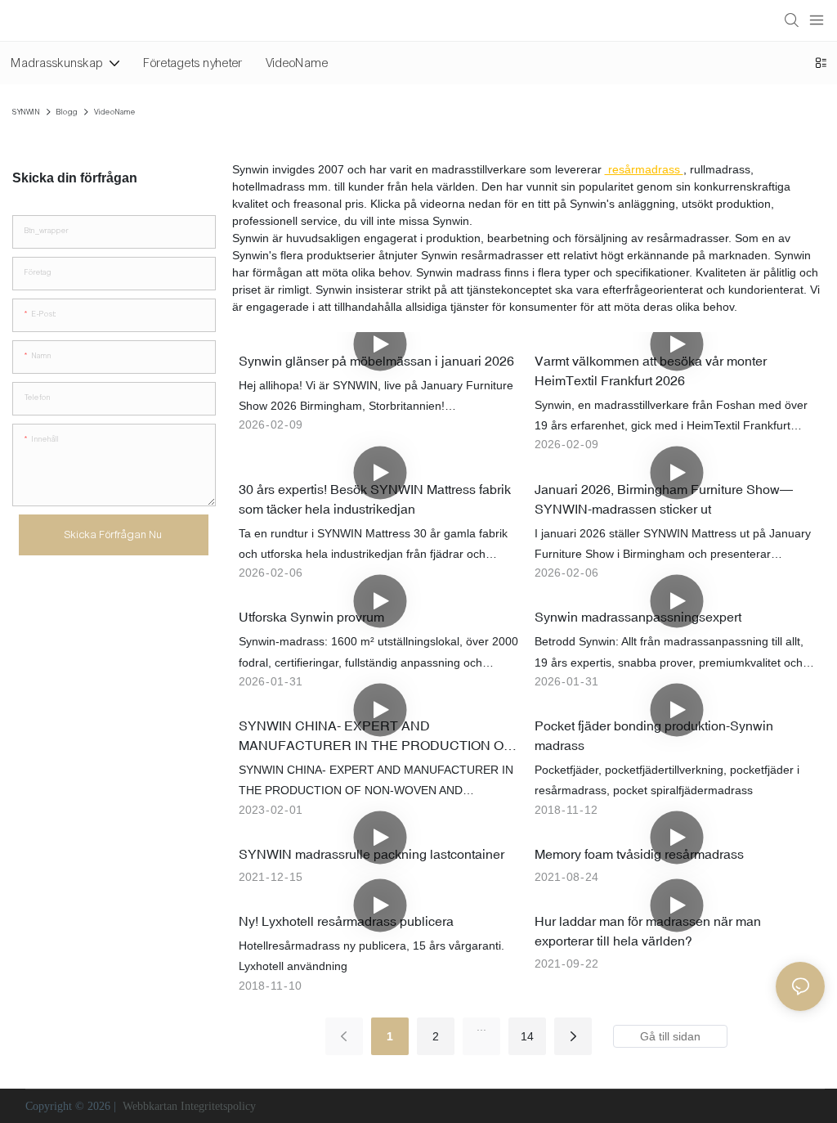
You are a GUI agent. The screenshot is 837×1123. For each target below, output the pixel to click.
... (481, 1026)
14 (527, 1036)
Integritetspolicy (218, 1106)
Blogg (67, 112)
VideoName (115, 112)
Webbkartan (150, 1106)
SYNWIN (26, 112)
